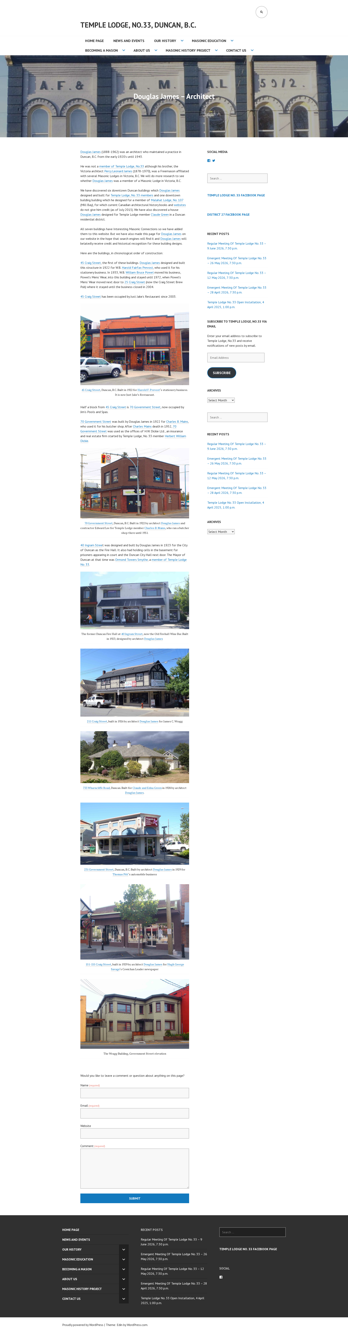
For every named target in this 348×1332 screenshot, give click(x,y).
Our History (165, 40)
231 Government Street (99, 869)
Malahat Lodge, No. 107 (167, 200)
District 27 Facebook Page (228, 214)
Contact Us (236, 50)
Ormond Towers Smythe (131, 560)
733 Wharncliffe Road (96, 788)
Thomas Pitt (120, 874)
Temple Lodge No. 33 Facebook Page (236, 195)
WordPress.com (137, 1325)
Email (89, 1105)
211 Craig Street (97, 721)
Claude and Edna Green (147, 788)
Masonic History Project (188, 50)
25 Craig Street (134, 282)
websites (180, 205)
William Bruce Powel (140, 272)
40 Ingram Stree (91, 545)
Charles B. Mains (177, 421)
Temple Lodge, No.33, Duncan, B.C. (138, 25)
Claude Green (160, 214)
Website (85, 1126)
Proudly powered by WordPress (82, 1325)
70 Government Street (145, 407)
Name (90, 1085)
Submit (135, 1198)
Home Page (94, 40)
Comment (92, 1146)
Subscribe (222, 372)
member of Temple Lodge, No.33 (121, 166)
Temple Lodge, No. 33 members (132, 195)
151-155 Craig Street (98, 964)
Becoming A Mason (101, 50)
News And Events (128, 40)
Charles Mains (142, 426)
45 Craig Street (90, 263)
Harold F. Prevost (149, 390)
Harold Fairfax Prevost (137, 268)
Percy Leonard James (118, 171)
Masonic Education (209, 40)
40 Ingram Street (132, 634)
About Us (142, 50)
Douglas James (90, 152)
